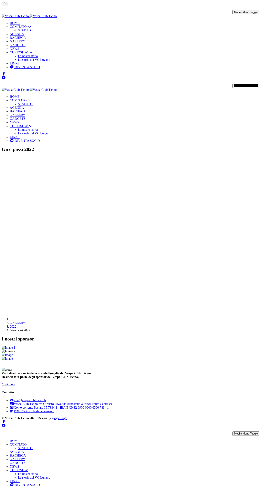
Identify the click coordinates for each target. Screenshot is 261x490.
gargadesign (59, 418)
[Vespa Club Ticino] (29, 16)
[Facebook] (4, 74)
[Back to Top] (5, 4)
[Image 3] (130, 355)
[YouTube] (4, 77)
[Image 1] (130, 347)
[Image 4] (130, 358)
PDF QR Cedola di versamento (34, 411)
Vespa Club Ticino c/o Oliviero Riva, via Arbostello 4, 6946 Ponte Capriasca (63, 404)
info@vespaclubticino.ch (30, 400)
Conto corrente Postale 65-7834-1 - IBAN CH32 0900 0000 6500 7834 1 (61, 407)
